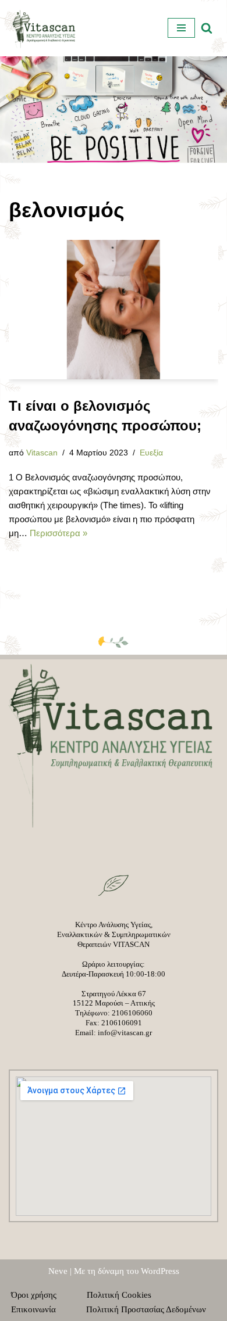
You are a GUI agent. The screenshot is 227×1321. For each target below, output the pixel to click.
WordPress (160, 1271)
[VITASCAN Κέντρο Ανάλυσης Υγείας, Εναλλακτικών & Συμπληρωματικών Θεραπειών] (44, 28)
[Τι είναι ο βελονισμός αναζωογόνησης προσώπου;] (113, 309)
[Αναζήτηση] (206, 28)
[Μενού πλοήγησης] (181, 28)
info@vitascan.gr (125, 1032)
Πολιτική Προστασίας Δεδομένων (146, 1309)
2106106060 (132, 1012)
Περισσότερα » (58, 533)
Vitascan (42, 452)
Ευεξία (151, 452)
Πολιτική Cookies (126, 1295)
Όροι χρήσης (40, 1295)
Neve (58, 1271)
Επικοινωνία (40, 1309)
